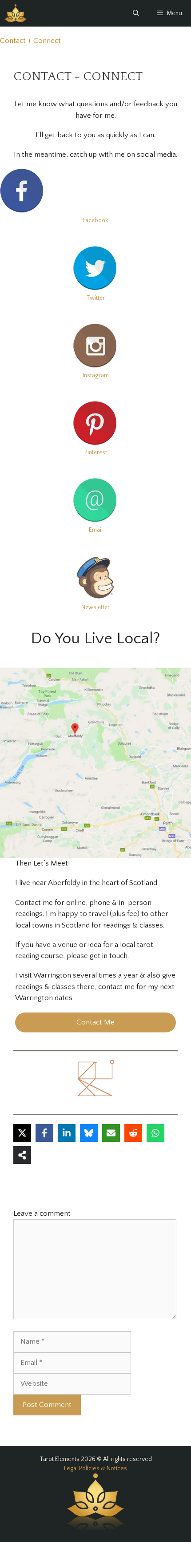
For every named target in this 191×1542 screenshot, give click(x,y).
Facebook (95, 220)
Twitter (95, 297)
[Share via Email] (111, 1133)
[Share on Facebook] (44, 1133)
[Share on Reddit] (133, 1133)
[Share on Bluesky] (89, 1133)
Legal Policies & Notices (95, 1468)
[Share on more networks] (22, 1155)
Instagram (96, 375)
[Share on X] (22, 1133)
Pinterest (95, 452)
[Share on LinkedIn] (67, 1133)
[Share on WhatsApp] (155, 1133)
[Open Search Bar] (136, 13)
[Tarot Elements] (15, 13)
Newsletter (95, 607)
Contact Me (95, 1022)
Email (96, 529)
